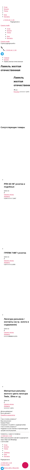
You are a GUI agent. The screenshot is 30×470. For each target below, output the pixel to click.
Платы (6, 11)
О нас (6, 7)
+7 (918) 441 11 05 (8, 20)
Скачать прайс (5, 25)
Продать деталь (9, 194)
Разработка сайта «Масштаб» (10, 468)
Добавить (7, 196)
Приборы (7, 452)
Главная (6, 58)
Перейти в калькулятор (8, 415)
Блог (5, 15)
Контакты (7, 17)
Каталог (6, 9)
